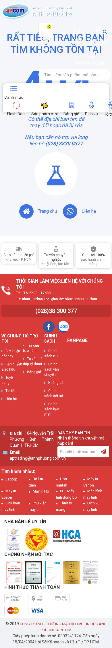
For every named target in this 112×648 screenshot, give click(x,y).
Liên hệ (89, 211)
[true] (103, 451)
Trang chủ (47, 211)
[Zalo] (63, 327)
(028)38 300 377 (56, 310)
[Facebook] (49, 327)
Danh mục (13, 97)
